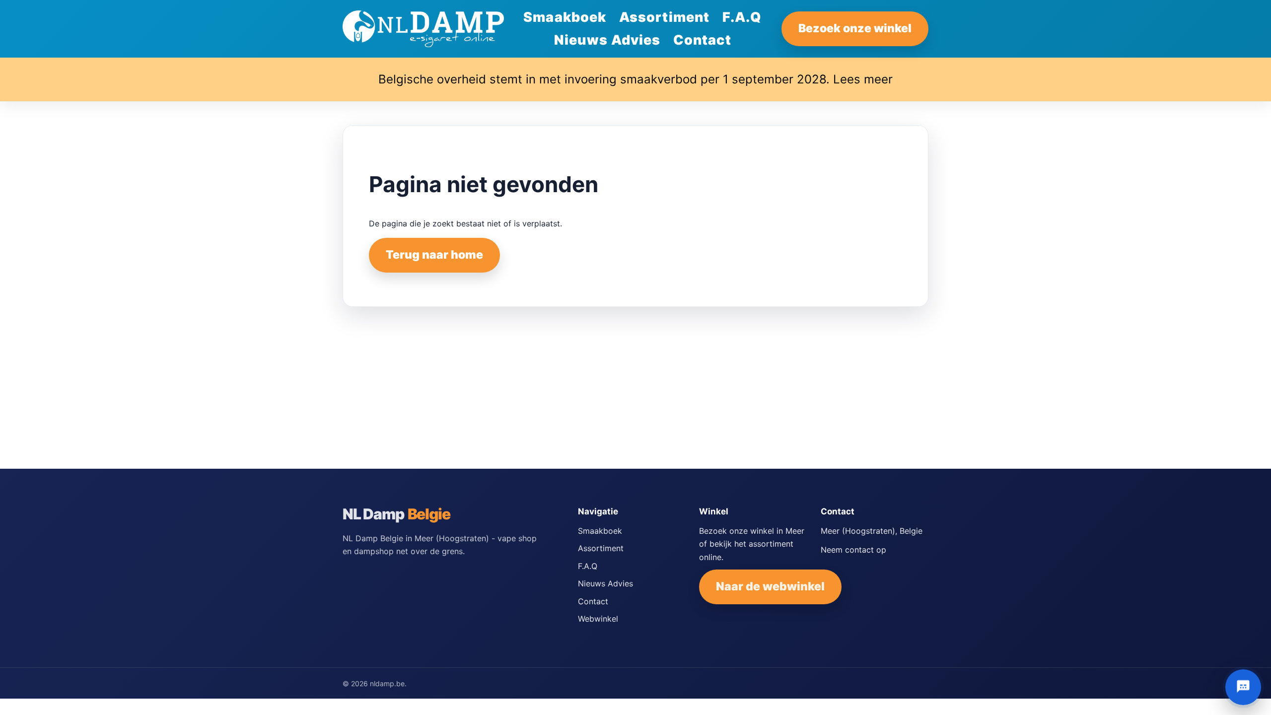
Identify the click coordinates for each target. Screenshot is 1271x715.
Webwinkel (598, 619)
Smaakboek (564, 17)
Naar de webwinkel (770, 586)
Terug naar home (434, 255)
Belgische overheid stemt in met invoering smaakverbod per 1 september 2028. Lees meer (635, 79)
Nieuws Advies (607, 40)
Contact (702, 40)
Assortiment (664, 17)
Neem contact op (853, 550)
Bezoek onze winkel (855, 28)
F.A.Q (742, 17)
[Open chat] (1243, 687)
